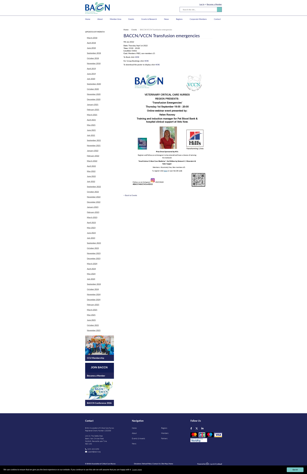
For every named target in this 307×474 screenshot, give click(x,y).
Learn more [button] (137, 470)
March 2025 (92, 309)
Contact (217, 19)
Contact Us (157, 463)
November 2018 (93, 63)
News (166, 19)
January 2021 (92, 104)
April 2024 (91, 268)
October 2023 (93, 248)
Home (87, 19)
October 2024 (93, 289)
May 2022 (91, 171)
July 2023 (91, 238)
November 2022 (93, 196)
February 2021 (93, 109)
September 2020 (94, 83)
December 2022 (93, 202)
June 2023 (91, 232)
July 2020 (91, 78)
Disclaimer (137, 463)
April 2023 (91, 222)
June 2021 (91, 130)
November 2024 (93, 294)
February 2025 (93, 304)
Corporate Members (198, 19)
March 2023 (92, 217)
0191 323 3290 (93, 449)
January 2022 (92, 150)
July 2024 (91, 278)
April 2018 (91, 42)
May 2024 (91, 273)
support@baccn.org (94, 452)
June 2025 (91, 320)
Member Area (115, 19)
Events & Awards (138, 438)
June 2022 (91, 176)
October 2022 (93, 191)
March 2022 (92, 160)
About (100, 19)
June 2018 (91, 47)
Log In (201, 4)
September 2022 (94, 186)
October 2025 (93, 325)
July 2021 (91, 135)
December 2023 (93, 258)
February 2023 (93, 212)
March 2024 (92, 263)
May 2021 (91, 125)
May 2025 (91, 314)
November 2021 (93, 145)
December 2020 (93, 99)
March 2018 (92, 37)
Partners (164, 438)
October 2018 (93, 58)
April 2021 (91, 119)
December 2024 (93, 299)
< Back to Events (130, 195)
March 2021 (92, 114)
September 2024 (94, 284)
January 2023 (92, 207)
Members (164, 433)
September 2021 (94, 140)
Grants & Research (149, 19)
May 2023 (91, 227)
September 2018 (94, 53)
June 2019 (91, 73)
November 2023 (93, 253)
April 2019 (91, 68)
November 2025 (93, 330)
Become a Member (214, 4)
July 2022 (91, 181)
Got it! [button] (295, 470)
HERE (137, 57)
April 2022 (91, 166)
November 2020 (93, 94)
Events (131, 19)
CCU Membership (95, 357)
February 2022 (93, 155)
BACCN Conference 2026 (99, 402)
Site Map (165, 463)
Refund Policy (147, 463)
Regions (179, 19)
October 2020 (93, 89)
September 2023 (94, 243)
